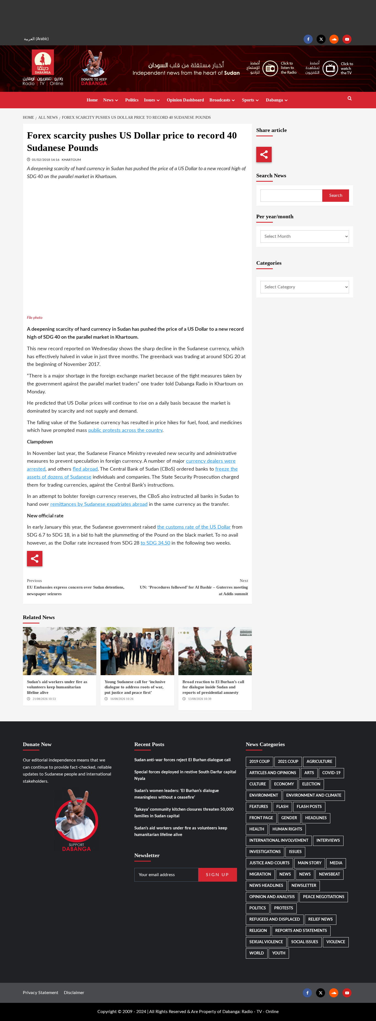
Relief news (320, 919)
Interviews (328, 841)
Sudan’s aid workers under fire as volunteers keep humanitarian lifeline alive (57, 687)
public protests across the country (125, 430)
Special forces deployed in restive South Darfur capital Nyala (185, 775)
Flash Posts (309, 807)
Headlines (316, 818)
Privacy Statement (40, 992)
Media (336, 863)
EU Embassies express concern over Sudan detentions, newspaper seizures (75, 587)
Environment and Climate (313, 796)
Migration (260, 874)
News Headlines (266, 886)
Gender (289, 818)
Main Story (309, 863)
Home (92, 100)
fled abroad (85, 469)
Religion (258, 931)
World (256, 953)
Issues (149, 100)
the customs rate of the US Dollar (194, 527)
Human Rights (287, 829)
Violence (335, 942)
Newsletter (303, 886)
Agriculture (319, 762)
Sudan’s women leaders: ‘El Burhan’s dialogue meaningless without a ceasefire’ (176, 794)
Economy (284, 784)
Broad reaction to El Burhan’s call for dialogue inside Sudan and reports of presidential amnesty (213, 687)
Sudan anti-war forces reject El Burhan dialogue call (182, 760)
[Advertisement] (188, 16)
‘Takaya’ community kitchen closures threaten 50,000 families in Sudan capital (184, 812)
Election (311, 784)
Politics (131, 100)
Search (335, 195)
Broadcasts (219, 100)
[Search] (349, 98)
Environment (263, 796)
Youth (278, 953)
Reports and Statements (301, 931)
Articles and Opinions (272, 773)
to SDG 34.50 (155, 543)
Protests (283, 908)
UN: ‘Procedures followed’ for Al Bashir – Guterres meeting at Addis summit (194, 587)
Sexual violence (266, 942)
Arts (309, 773)
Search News (271, 175)
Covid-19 (331, 773)
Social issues (304, 942)
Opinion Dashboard (185, 100)
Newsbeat (329, 874)
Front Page (261, 818)
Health (256, 829)
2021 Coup (288, 762)
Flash (282, 807)
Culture (257, 784)
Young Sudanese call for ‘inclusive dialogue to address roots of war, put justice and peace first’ (135, 687)
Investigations (265, 852)
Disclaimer (74, 992)
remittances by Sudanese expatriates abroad (99, 504)
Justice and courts (269, 863)
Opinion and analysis (272, 897)
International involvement (278, 841)
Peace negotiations (323, 897)
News (108, 100)
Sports (248, 100)
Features (258, 807)
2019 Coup (259, 762)
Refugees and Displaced (274, 919)
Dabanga (274, 100)
